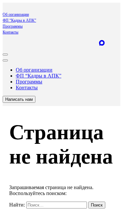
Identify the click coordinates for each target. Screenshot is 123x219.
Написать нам (19, 99)
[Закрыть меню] (5, 60)
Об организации (16, 14)
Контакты (10, 32)
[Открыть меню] (5, 54)
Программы (13, 26)
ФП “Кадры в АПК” (19, 20)
